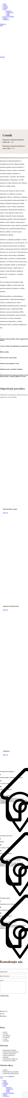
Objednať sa (3, 24)
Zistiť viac (5, 512)
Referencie (9, 11)
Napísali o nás (9, 12)
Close (1, 1077)
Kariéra (8, 15)
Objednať (2, 57)
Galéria (8, 13)
